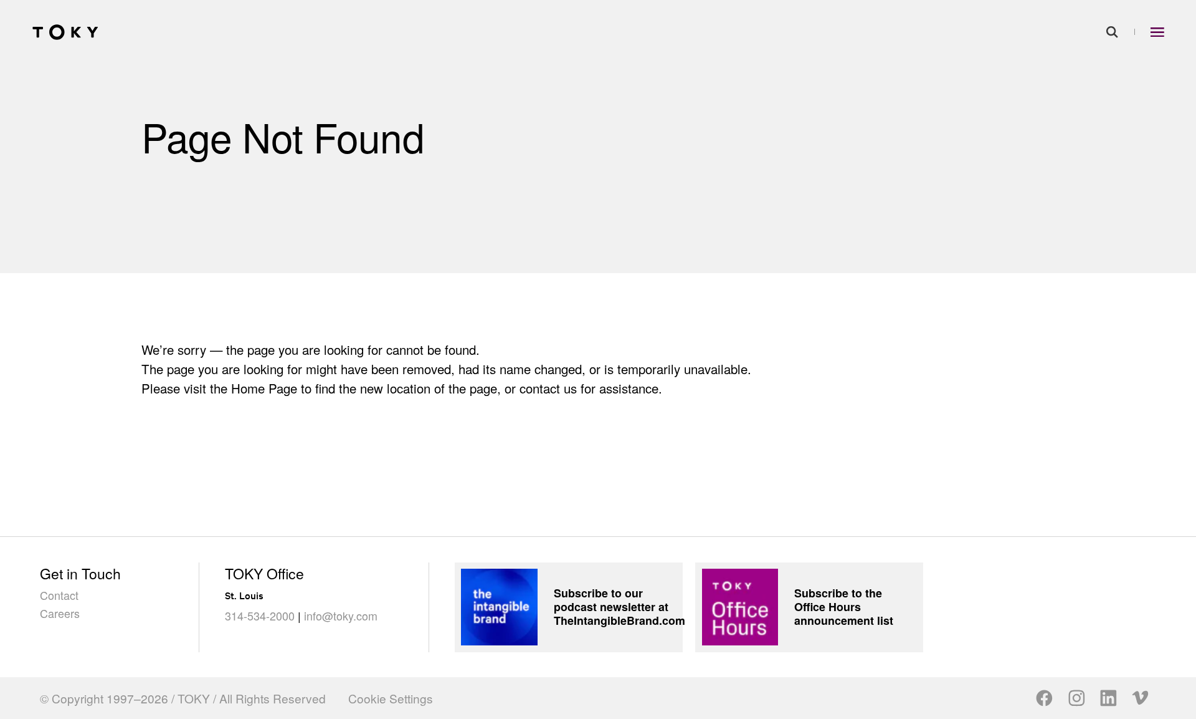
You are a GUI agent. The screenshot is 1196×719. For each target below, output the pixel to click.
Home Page (264, 388)
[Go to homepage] (65, 31)
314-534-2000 (260, 615)
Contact (59, 595)
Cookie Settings (390, 698)
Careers (60, 613)
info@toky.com (340, 615)
